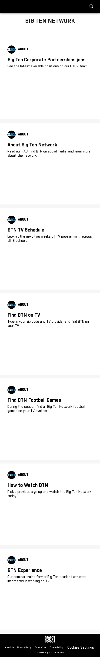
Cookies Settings (80, 647)
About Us (9, 648)
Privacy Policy (24, 648)
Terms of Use (40, 648)
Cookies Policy (56, 648)
